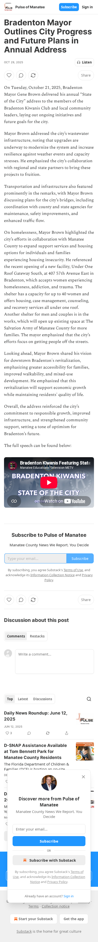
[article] (49, 723)
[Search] (89, 699)
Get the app (74, 918)
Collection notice (56, 906)
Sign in (87, 7)
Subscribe (69, 7)
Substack (24, 931)
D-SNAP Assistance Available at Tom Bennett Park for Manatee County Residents (35, 751)
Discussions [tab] (42, 699)
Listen (87, 62)
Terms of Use (73, 570)
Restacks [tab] (37, 636)
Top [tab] (10, 699)
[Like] (9, 75)
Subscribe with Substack (52, 860)
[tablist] (25, 636)
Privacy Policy (57, 881)
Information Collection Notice (52, 575)
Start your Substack (36, 918)
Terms (33, 906)
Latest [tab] (23, 699)
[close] (83, 777)
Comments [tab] (16, 636)
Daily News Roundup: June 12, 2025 (35, 716)
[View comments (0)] (21, 75)
